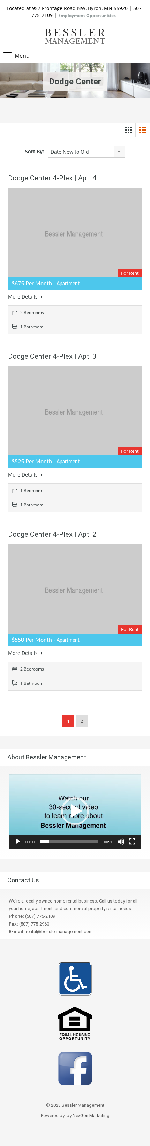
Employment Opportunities (87, 15)
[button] (75, 811)
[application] (75, 811)
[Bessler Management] (75, 37)
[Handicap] (75, 978)
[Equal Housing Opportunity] (75, 1023)
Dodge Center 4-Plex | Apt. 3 (52, 356)
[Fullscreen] (132, 841)
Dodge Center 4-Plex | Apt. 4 (52, 178)
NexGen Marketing (91, 1115)
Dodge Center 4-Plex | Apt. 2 (52, 534)
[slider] (69, 841)
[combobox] (86, 152)
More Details (23, 296)
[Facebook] (75, 1068)
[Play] (17, 841)
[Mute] (121, 841)
